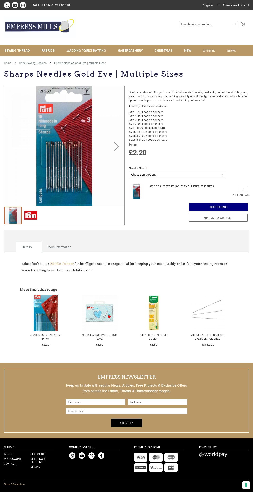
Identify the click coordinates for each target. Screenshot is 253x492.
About (8, 454)
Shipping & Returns (37, 460)
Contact (10, 463)
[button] (116, 146)
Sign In (208, 5)
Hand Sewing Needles (33, 63)
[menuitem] (19, 50)
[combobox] (208, 24)
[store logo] (40, 27)
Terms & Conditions (14, 484)
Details (27, 247)
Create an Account (236, 5)
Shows (35, 466)
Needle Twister (62, 264)
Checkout (37, 454)
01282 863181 (61, 5)
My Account (12, 459)
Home (7, 63)
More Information (59, 247)
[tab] (29, 247)
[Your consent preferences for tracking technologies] (246, 485)
